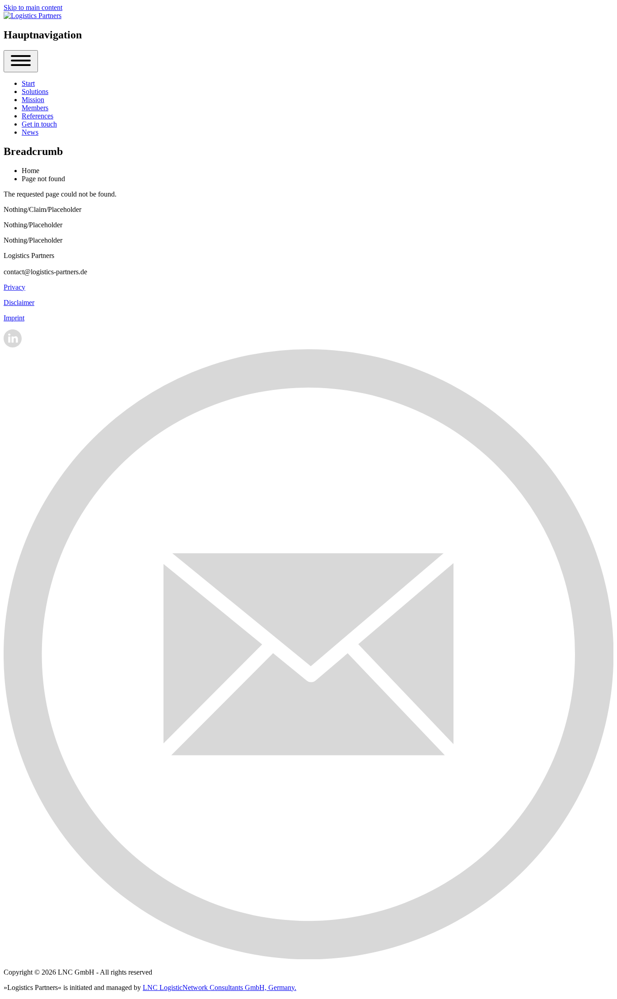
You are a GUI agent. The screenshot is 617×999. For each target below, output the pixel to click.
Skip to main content (33, 7)
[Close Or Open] (21, 61)
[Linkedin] (13, 345)
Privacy (14, 287)
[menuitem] (28, 83)
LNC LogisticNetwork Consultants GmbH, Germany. (219, 987)
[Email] (308, 957)
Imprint (14, 318)
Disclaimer (19, 302)
